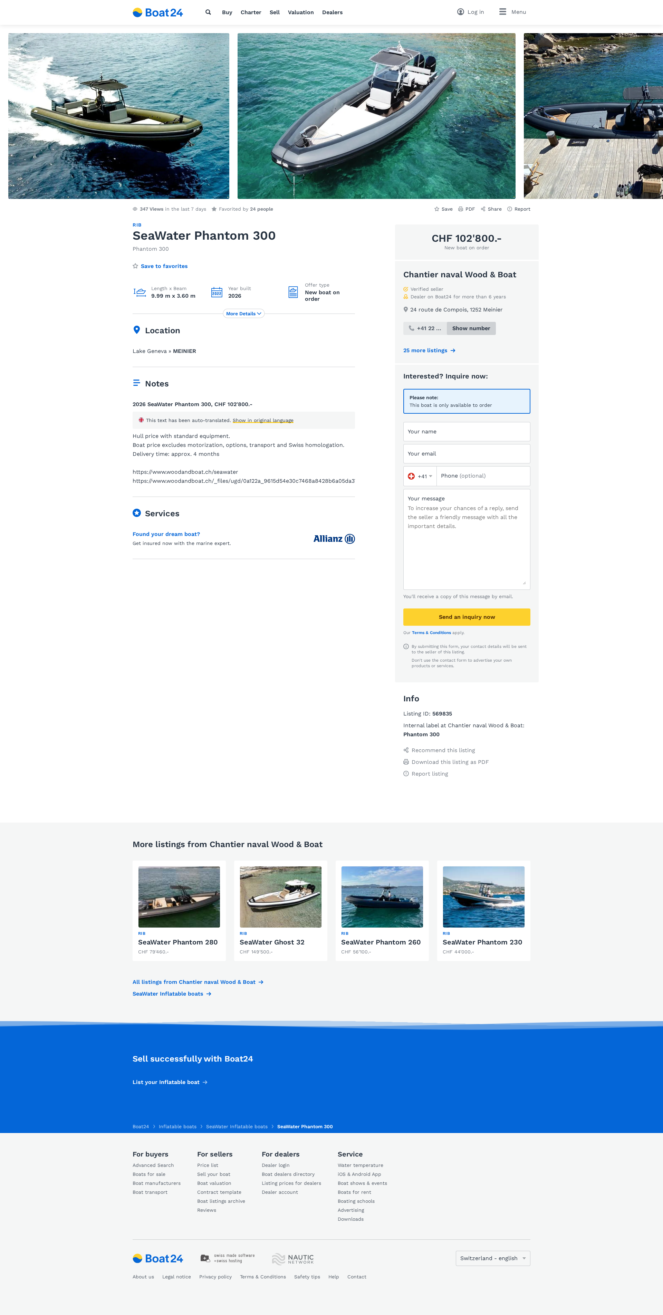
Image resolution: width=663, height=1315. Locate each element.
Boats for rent (354, 1192)
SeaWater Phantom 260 (381, 942)
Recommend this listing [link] (443, 750)
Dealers (332, 12)
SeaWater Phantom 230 (482, 942)
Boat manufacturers (157, 1183)
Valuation (301, 12)
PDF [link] (470, 209)
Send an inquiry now (467, 617)
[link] (179, 911)
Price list (207, 1165)
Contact (356, 1276)
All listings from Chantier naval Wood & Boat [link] (194, 982)
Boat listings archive (221, 1201)
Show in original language (263, 420)
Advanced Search (153, 1165)
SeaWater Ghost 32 (272, 942)
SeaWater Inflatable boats (168, 993)
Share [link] (495, 209)
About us (143, 1276)
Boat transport (150, 1192)
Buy (227, 12)
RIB (137, 225)
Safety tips (307, 1276)
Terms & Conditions (431, 632)
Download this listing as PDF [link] (450, 762)
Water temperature (360, 1165)
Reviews (206, 1210)
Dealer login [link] (276, 1165)
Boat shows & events (362, 1183)
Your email (422, 453)
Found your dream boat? (166, 534)
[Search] (209, 12)
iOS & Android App (359, 1174)
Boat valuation (214, 1183)
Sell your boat (213, 1174)
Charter (251, 12)
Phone (463, 475)
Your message (426, 498)
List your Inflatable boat (166, 1082)
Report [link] (522, 209)
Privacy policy (215, 1276)
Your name (422, 431)
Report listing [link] (430, 773)
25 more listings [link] (425, 350)
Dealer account (280, 1192)
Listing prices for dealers (291, 1183)
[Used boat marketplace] (158, 12)
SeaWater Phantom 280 (178, 942)
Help (333, 1276)
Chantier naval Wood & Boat (459, 274)
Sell (275, 12)
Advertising (351, 1210)
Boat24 (141, 1126)
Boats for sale (149, 1174)
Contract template (219, 1192)
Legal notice (176, 1276)
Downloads (351, 1219)
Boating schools (356, 1201)
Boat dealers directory (288, 1174)
